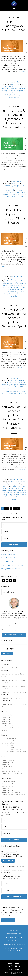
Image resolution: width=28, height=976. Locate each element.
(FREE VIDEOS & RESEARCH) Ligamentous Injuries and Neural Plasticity (14, 119)
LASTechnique (14, 4)
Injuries (18, 86)
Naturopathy (11, 90)
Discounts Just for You (7, 561)
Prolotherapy (5, 192)
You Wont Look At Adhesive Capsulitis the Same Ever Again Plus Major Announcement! (14, 417)
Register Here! (8, 860)
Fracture (23, 281)
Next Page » (16, 509)
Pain (24, 90)
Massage (4, 90)
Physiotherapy (19, 190)
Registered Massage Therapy (14, 93)
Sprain (11, 196)
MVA (21, 387)
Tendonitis (20, 196)
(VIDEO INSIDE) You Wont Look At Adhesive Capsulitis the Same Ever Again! (14, 318)
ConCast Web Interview (8, 554)
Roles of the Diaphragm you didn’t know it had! (14, 26)
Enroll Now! (7, 653)
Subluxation (20, 294)
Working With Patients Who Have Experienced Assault (10, 570)
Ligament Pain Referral (13, 283)
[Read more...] (22, 71)
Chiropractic (5, 86)
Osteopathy (19, 90)
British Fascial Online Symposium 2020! (12, 565)
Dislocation (18, 281)
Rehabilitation (5, 95)
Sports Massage (14, 97)
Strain (15, 196)
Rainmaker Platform (17, 973)
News (10, 484)
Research (16, 84)
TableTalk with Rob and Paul (9, 558)
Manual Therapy (21, 88)
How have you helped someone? (14, 635)
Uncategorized (22, 279)
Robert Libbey (14, 95)
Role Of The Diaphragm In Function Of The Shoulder (14, 216)
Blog (12, 84)
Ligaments (13, 88)
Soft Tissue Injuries (13, 393)
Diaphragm (12, 86)
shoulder (4, 393)
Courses (16, 482)
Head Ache (5, 384)
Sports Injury (22, 95)
